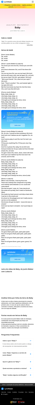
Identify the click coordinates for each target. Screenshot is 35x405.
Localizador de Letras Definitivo (15, 384)
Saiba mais (17, 125)
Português (5, 394)
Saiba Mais (30, 45)
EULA (26, 392)
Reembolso (31, 392)
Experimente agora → (20, 7)
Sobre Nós (3, 392)
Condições (14, 392)
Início (3, 384)
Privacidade (21, 392)
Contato (9, 392)
